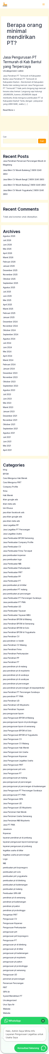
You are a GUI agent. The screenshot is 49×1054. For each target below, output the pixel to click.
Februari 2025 (9, 313)
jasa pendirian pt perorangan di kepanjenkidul (23, 688)
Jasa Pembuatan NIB (12, 564)
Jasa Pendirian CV (11, 636)
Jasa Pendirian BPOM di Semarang (18, 624)
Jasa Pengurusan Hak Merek (16, 748)
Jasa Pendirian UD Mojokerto (16, 705)
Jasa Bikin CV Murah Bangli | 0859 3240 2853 (23, 179)
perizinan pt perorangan (14, 979)
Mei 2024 (7, 351)
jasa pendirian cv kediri (13, 641)
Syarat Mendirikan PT (12, 996)
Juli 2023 (7, 394)
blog (5, 469)
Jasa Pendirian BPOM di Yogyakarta (19, 632)
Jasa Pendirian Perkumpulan (15, 653)
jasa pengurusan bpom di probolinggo (20, 722)
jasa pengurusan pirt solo (14, 769)
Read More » (9, 109)
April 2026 (7, 253)
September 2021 (10, 428)
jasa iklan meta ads (11, 521)
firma (5, 491)
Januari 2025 (9, 317)
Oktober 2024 (9, 330)
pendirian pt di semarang (14, 897)
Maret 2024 (8, 360)
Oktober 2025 (9, 279)
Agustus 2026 (9, 236)
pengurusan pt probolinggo (15, 966)
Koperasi (7, 833)
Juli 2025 (7, 291)
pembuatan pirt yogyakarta (15, 876)
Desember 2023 (10, 373)
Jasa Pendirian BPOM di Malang (17, 619)
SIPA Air (6, 992)
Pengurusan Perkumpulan (14, 927)
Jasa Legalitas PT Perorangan (16, 529)
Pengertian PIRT (10, 915)
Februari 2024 (9, 364)
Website (6, 1013)
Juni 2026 (7, 244)
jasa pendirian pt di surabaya (16, 675)
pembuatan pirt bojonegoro (15, 867)
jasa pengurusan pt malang (15, 778)
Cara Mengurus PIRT (12, 482)
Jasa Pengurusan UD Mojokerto (17, 807)
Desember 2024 (10, 321)
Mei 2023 (7, 403)
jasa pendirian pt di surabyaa (16, 679)
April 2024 (7, 356)
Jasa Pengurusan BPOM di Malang (18, 718)
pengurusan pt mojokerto (14, 957)
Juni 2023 (7, 399)
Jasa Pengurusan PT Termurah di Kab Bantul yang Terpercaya (22, 62)
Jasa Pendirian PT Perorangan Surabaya (21, 692)
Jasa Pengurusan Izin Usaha (15, 752)
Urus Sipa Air (8, 1004)
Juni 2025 (7, 296)
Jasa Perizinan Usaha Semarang (17, 816)
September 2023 (10, 386)
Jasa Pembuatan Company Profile (18, 542)
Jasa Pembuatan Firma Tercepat (17, 551)
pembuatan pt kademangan (15, 884)
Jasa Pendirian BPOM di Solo (16, 628)
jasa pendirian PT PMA (13, 696)
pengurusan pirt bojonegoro (15, 936)
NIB (4, 863)
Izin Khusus (8, 508)
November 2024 (10, 326)
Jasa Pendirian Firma (12, 649)
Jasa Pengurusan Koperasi (15, 756)
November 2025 (10, 274)
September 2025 (10, 283)
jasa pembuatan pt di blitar (15, 585)
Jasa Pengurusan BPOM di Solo (17, 730)
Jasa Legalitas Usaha (12, 534)
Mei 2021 (7, 446)
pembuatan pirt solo (12, 872)
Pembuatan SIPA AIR (12, 893)
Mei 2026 (7, 249)
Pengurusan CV (10, 919)
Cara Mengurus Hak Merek (15, 478)
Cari (5, 137)
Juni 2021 (7, 441)
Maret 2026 (8, 257)
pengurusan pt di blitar (13, 949)
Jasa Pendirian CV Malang (15, 645)
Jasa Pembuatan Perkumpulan (16, 568)
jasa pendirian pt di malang (15, 666)
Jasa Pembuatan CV (12, 546)
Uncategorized (9, 71)
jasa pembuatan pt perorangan (17, 593)
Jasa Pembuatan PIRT (13, 572)
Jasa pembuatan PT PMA (14, 602)
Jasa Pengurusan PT (12, 773)
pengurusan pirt (10, 932)
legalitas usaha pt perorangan (16, 855)
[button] (43, 1021)
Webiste (6, 1009)
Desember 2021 (10, 416)
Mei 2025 (7, 300)
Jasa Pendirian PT (11, 662)
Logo (5, 859)
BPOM (6, 474)
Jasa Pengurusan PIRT (13, 765)
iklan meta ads (9, 504)
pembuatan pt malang (12, 889)
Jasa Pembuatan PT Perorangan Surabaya (22, 598)
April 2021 (7, 450)
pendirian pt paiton (11, 906)
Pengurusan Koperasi (12, 923)
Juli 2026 (7, 240)
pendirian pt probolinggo (14, 910)
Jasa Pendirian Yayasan (13, 709)
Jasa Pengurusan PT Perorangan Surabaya (22, 790)
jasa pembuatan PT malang (15, 589)
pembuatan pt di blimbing (14, 880)
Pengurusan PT (10, 940)
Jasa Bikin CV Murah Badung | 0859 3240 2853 (24, 185)
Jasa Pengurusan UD (12, 803)
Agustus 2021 (9, 433)
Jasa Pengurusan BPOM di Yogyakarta (20, 735)
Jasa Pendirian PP (11, 658)
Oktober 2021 (9, 424)
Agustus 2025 (9, 287)
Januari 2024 (9, 369)
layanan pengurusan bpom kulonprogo (20, 842)
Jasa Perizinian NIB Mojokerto (16, 820)
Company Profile (10, 487)
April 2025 (7, 304)
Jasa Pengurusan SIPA (13, 799)
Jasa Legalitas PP (11, 525)
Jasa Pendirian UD (11, 701)
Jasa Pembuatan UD (12, 606)
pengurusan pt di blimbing (14, 944)
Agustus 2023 (9, 390)
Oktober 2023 (9, 381)
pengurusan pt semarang (14, 970)
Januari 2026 (9, 266)
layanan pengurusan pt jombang (17, 846)
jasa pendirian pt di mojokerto (16, 671)
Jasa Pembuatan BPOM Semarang (18, 538)
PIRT (5, 987)
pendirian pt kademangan (14, 902)
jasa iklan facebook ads (13, 512)
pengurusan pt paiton (12, 962)
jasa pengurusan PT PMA (14, 795)
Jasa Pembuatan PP (12, 576)
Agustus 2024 (9, 339)
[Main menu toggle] (43, 4)
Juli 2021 (7, 437)
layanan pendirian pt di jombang (17, 837)
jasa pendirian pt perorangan (16, 683)
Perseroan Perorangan (13, 983)
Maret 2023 (8, 407)
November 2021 (10, 420)
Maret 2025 (8, 309)
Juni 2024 (7, 347)
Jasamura (7, 829)
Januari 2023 (9, 411)
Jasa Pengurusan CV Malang (16, 743)
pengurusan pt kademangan (15, 953)
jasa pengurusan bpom (13, 713)
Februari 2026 (9, 262)
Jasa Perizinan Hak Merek (15, 812)
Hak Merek (8, 495)
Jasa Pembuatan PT (12, 581)
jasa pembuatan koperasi (14, 555)
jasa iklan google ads (12, 516)
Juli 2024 (7, 343)
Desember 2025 (10, 270)
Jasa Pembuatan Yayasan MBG (17, 615)
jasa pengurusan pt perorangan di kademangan (24, 786)
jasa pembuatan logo (12, 559)
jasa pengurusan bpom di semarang (19, 726)
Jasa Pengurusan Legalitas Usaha (18, 760)
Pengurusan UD (10, 974)
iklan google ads (10, 499)
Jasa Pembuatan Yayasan (14, 611)
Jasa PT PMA (9, 825)
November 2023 (10, 377)
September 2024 (10, 334)
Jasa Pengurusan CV (12, 739)
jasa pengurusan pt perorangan (17, 782)
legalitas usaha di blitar (13, 850)
